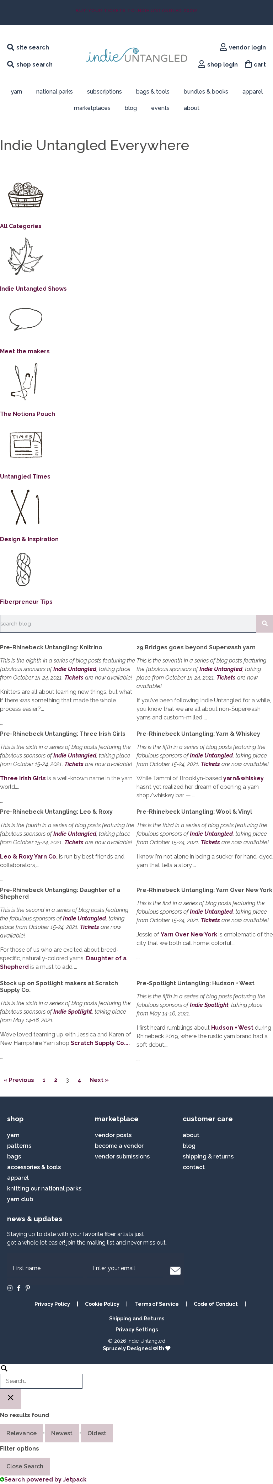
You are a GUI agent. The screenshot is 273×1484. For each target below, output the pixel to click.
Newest (62, 1433)
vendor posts (113, 1135)
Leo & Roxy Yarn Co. (29, 856)
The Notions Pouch (27, 414)
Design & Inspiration (29, 539)
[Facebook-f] (19, 1288)
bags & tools (153, 91)
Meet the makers (25, 351)
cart (260, 64)
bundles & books (206, 91)
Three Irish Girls (23, 778)
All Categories (21, 226)
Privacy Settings (137, 1329)
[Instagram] (10, 1288)
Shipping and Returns (136, 1318)
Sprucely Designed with (134, 1348)
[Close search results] (10, 1399)
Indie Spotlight (72, 1011)
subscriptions (104, 91)
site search (32, 47)
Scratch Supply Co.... (100, 1043)
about (191, 108)
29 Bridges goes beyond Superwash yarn (196, 647)
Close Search (24, 1466)
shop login (222, 64)
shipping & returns (208, 1156)
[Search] (264, 624)
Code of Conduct (216, 1304)
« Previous (19, 1080)
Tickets (74, 677)
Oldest (97, 1433)
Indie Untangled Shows (33, 288)
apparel (252, 91)
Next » (99, 1080)
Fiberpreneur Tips (26, 601)
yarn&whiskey (243, 778)
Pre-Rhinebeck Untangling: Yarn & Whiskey (198, 733)
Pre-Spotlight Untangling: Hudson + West (195, 983)
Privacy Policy (52, 1304)
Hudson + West (232, 1027)
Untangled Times (25, 476)
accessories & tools (34, 1167)
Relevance (21, 1433)
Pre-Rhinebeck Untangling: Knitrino (51, 647)
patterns (19, 1145)
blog (131, 108)
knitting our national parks (44, 1188)
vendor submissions (122, 1156)
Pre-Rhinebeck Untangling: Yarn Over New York (204, 890)
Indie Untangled (74, 669)
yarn (13, 1135)
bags (14, 1156)
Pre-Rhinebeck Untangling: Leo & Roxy (56, 811)
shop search (34, 64)
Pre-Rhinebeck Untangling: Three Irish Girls (62, 733)
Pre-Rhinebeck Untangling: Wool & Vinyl (194, 811)
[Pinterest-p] (28, 1288)
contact (194, 1167)
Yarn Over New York (189, 934)
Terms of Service (156, 1304)
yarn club (20, 1199)
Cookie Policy (102, 1304)
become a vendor (119, 1145)
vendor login (247, 47)
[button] (175, 1270)
